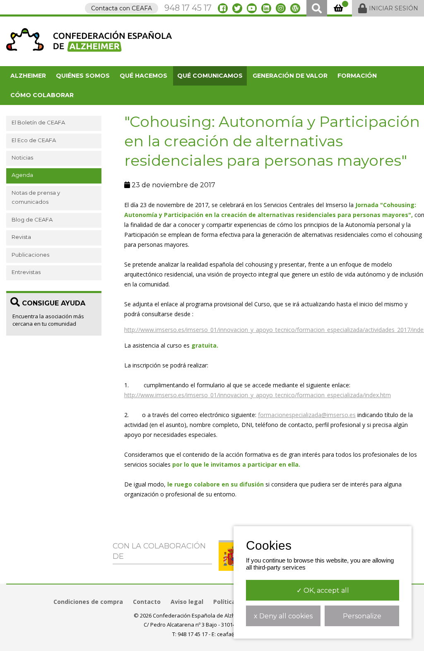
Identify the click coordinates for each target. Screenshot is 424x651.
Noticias (22, 157)
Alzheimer (28, 75)
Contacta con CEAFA (121, 8)
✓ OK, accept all (322, 590)
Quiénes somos (83, 75)
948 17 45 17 (188, 8)
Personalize (362, 616)
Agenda (22, 175)
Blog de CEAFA (32, 219)
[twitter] (237, 8)
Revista (21, 237)
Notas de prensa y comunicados (36, 197)
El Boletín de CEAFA (38, 122)
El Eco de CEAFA (34, 140)
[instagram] (281, 8)
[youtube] (252, 8)
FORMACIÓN (357, 75)
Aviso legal (187, 602)
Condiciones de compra (88, 602)
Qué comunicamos (210, 75)
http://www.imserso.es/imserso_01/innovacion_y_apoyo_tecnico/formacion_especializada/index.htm (257, 395)
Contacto (147, 602)
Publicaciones (30, 254)
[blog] (295, 8)
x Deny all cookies (283, 616)
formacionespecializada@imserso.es (307, 415)
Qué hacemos (143, 75)
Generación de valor (290, 75)
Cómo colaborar (42, 95)
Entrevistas (26, 272)
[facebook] (223, 8)
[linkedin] (266, 8)
